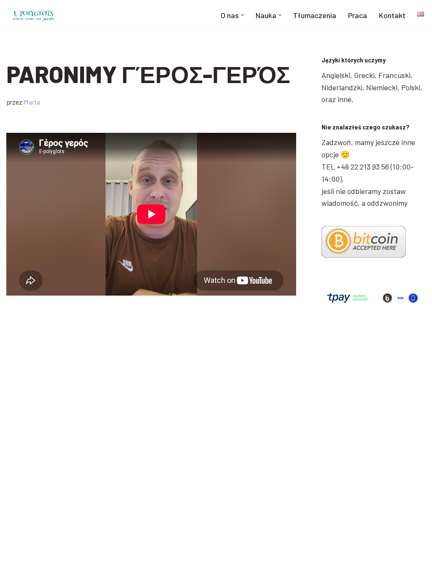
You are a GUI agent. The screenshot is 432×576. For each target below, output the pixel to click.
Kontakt (392, 15)
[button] (242, 14)
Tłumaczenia (314, 15)
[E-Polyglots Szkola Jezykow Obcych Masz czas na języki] (33, 15)
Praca (357, 15)
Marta (32, 102)
